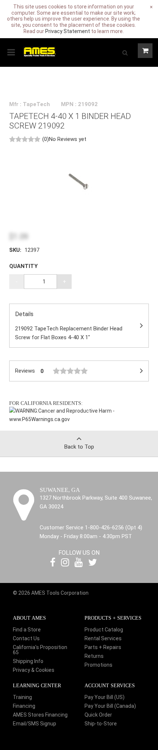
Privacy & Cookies (33, 670)
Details (68, 326)
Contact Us (26, 638)
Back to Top (79, 446)
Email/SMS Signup (34, 724)
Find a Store (27, 630)
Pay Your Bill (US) (105, 697)
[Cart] (145, 50)
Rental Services (103, 638)
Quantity (23, 266)
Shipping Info (28, 661)
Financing (24, 706)
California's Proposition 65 (40, 649)
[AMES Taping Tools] (39, 51)
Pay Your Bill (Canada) (110, 706)
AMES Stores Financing (40, 715)
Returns (94, 656)
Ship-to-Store (101, 724)
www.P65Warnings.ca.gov (39, 419)
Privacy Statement (67, 31)
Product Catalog (104, 630)
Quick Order (98, 715)
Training (22, 697)
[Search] (125, 52)
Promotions (98, 665)
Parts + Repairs (103, 647)
